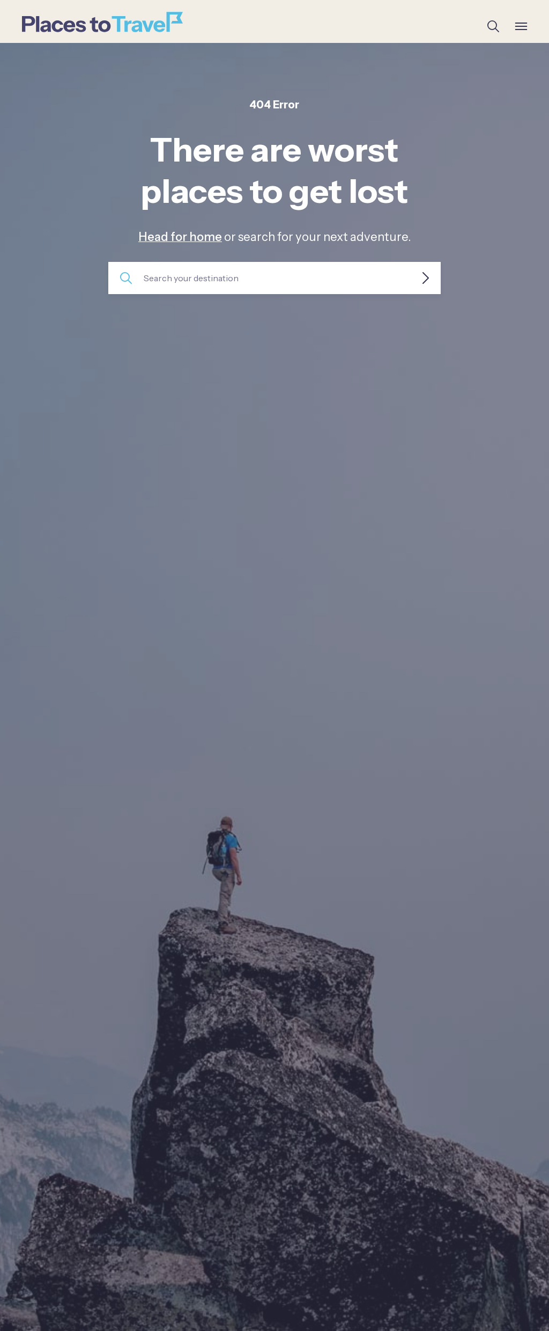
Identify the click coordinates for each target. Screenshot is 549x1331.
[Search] (493, 26)
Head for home (180, 237)
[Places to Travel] (102, 22)
